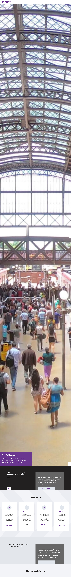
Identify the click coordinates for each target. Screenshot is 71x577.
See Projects (9, 525)
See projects (44, 524)
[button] (70, 237)
